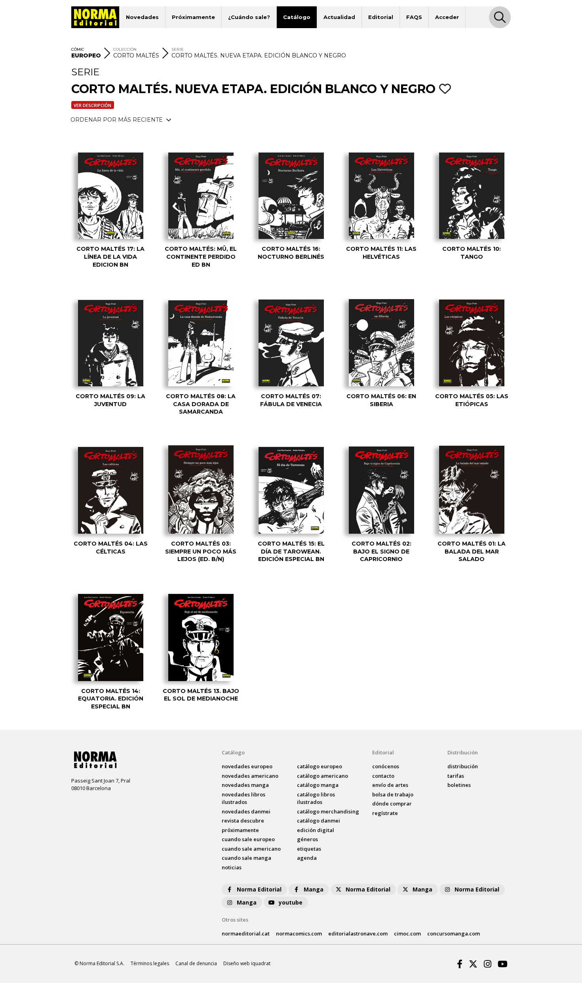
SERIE (177, 49)
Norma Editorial (259, 889)
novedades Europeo (247, 766)
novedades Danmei (246, 811)
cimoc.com (407, 933)
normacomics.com (299, 933)
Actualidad (339, 17)
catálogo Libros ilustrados (316, 798)
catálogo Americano (322, 775)
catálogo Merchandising (328, 811)
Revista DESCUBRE (243, 820)
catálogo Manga (318, 784)
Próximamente (193, 17)
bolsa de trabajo (392, 794)
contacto (383, 775)
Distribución (462, 752)
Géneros (307, 839)
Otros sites (235, 919)
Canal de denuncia (196, 963)
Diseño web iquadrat (246, 963)
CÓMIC (77, 49)
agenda (307, 857)
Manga (313, 889)
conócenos (385, 766)
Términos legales (150, 963)
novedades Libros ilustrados (243, 798)
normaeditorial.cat (246, 933)
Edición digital (315, 830)
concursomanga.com (453, 933)
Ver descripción (92, 105)
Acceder (447, 17)
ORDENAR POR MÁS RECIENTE (117, 119)
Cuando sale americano (251, 848)
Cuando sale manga (246, 857)
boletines (459, 784)
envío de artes (390, 784)
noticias (232, 867)
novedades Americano (250, 775)
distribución (462, 766)
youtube (290, 902)
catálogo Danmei (318, 820)
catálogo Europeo (319, 766)
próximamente (240, 830)
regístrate (385, 813)
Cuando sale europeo (248, 839)
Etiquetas (309, 848)
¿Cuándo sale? (249, 17)
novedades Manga (245, 784)
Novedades (142, 17)
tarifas (455, 775)
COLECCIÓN (125, 49)
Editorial (380, 17)
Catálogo (296, 17)
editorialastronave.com (358, 933)
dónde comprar (392, 803)
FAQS (414, 17)
